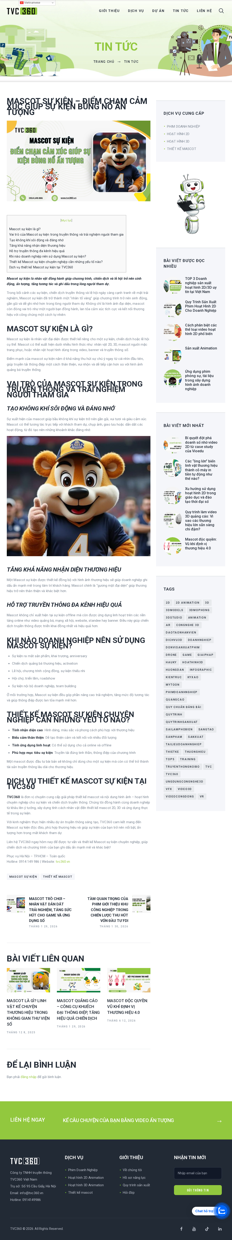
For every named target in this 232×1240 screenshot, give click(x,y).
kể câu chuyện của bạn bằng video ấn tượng (118, 1120)
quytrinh (174, 714)
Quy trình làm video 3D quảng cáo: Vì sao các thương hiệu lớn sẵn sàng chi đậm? (201, 521)
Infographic (201, 669)
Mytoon (173, 684)
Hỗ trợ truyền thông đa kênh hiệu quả (37, 251)
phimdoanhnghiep (182, 692)
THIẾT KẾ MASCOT (181, 149)
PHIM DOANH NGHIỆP (183, 126)
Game (187, 654)
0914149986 (31, 1200)
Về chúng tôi (132, 1170)
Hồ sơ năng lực (134, 1178)
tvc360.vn (63, 862)
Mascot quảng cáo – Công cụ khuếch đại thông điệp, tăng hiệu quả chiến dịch (78, 1009)
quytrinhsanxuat (182, 722)
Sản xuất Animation (201, 348)
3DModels (174, 610)
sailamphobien (179, 729)
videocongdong (180, 796)
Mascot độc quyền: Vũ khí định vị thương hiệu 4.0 (127, 1006)
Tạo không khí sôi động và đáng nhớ (36, 240)
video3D (185, 789)
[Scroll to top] (227, 1235)
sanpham (174, 736)
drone (171, 654)
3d (207, 602)
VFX (169, 789)
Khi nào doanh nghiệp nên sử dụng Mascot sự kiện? (47, 256)
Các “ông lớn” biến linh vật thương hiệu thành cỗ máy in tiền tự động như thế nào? (201, 470)
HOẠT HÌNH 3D (178, 141)
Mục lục (66, 220)
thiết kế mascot (57, 876)
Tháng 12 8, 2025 (21, 1032)
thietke (172, 751)
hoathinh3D (192, 662)
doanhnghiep (200, 640)
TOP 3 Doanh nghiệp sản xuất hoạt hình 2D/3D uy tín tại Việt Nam (201, 285)
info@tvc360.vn (31, 1193)
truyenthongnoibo (183, 766)
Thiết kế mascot (80, 1193)
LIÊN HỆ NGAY (28, 1120)
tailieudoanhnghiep (184, 744)
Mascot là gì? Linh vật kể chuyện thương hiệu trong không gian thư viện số (28, 1012)
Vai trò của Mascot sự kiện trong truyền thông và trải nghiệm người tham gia (66, 234)
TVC (208, 766)
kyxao (193, 677)
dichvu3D (174, 640)
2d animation (188, 602)
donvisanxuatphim (183, 647)
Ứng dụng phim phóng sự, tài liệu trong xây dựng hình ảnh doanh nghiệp (199, 380)
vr (202, 796)
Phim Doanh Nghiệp (83, 1170)
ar (168, 625)
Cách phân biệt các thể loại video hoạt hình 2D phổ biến (201, 329)
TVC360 (172, 774)
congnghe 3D (187, 625)
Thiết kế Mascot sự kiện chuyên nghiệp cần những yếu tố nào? (56, 262)
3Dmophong (199, 610)
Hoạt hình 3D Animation (86, 1185)
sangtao (206, 729)
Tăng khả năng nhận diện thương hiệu (37, 245)
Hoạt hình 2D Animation (86, 1178)
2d (168, 602)
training (188, 759)
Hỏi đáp (129, 1193)
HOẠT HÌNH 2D (178, 134)
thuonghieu (195, 751)
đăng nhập (28, 1077)
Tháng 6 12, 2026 (121, 1020)
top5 (170, 759)
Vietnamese (32, 2)
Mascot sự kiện (23, 876)
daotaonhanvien (181, 632)
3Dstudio (174, 617)
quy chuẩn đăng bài (183, 707)
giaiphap (205, 654)
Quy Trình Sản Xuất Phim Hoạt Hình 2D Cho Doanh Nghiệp (200, 306)
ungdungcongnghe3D (184, 781)
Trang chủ (104, 61)
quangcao (175, 699)
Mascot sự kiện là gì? (25, 229)
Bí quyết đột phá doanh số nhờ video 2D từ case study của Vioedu (201, 444)
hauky (171, 662)
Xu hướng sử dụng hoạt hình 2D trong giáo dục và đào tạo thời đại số (200, 495)
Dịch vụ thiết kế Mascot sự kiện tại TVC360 (41, 267)
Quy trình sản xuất (136, 1185)
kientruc (174, 677)
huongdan (175, 669)
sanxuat (196, 736)
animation (197, 617)
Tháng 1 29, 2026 (71, 1026)
